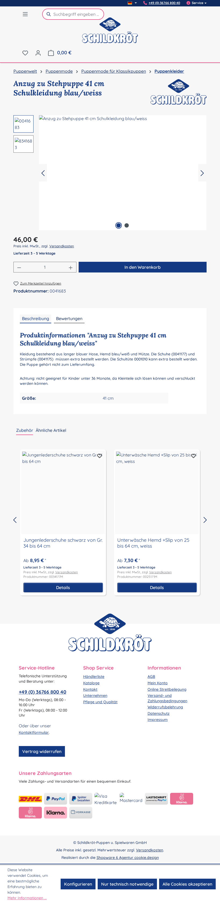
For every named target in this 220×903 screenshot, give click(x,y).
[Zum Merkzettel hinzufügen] (99, 456)
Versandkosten (61, 246)
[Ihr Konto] (38, 52)
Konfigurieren (78, 884)
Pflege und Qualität (100, 702)
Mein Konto (158, 683)
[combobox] (78, 14)
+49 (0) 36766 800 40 (164, 3)
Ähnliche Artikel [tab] (51, 430)
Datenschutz (159, 713)
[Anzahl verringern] (19, 267)
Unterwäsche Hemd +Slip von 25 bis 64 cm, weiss (153, 543)
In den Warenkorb (142, 267)
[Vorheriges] (43, 173)
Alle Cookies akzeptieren (187, 884)
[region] (110, 172)
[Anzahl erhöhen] (70, 267)
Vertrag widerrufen (41, 751)
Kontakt (90, 689)
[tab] (35, 318)
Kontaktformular (34, 732)
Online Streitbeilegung (167, 689)
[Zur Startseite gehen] (110, 33)
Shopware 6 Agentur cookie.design (128, 857)
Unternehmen (95, 695)
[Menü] (25, 14)
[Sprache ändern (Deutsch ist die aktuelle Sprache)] (132, 3)
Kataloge (91, 683)
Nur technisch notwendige (127, 884)
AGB (151, 676)
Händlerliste (93, 676)
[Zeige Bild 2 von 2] (126, 225)
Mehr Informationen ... (27, 898)
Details (63, 587)
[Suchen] (47, 14)
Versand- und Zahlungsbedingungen (167, 698)
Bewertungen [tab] (69, 318)
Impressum (158, 719)
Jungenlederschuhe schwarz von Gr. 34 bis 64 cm (62, 543)
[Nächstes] (202, 173)
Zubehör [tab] (24, 430)
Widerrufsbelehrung (165, 707)
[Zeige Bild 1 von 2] (118, 225)
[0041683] (122, 172)
